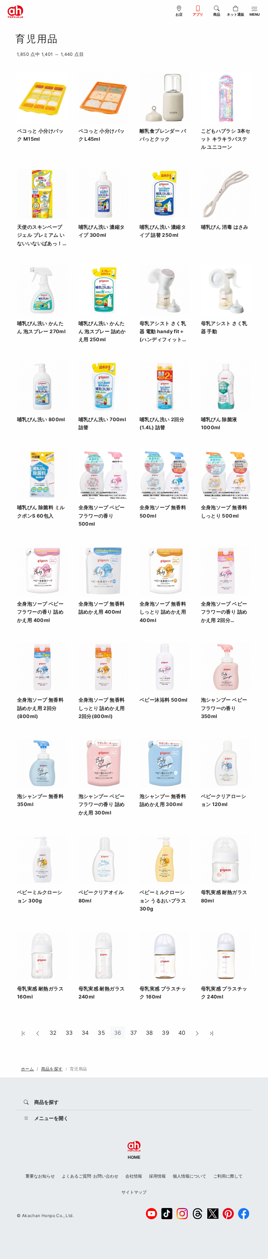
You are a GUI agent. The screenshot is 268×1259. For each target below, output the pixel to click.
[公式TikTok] (167, 1213)
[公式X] (213, 1213)
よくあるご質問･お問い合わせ (90, 1176)
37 (133, 1032)
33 (69, 1032)
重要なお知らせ (40, 1176)
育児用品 (78, 1068)
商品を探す (52, 1068)
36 (117, 1032)
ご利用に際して (228, 1176)
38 (149, 1032)
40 (182, 1032)
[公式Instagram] (182, 1213)
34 (85, 1032)
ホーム (27, 1068)
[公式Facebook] (243, 1213)
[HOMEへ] (15, 11)
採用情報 (157, 1176)
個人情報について (189, 1176)
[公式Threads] (197, 1213)
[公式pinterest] (228, 1213)
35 (101, 1032)
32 (53, 1032)
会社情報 (133, 1176)
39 (165, 1032)
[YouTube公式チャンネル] (151, 1213)
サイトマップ (134, 1192)
